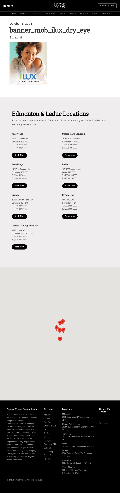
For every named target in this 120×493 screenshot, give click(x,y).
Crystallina (66, 460)
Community (48, 451)
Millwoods (66, 414)
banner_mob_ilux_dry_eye (50, 30)
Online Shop (84, 13)
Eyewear (63, 13)
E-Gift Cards (106, 13)
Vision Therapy (50, 13)
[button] (63, 330)
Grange (65, 450)
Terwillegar (66, 434)
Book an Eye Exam (107, 5)
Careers (47, 418)
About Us (73, 13)
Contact (94, 13)
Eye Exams (24, 13)
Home (14, 13)
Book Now (19, 155)
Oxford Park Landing (71, 424)
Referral (47, 459)
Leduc (64, 444)
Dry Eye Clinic (36, 13)
